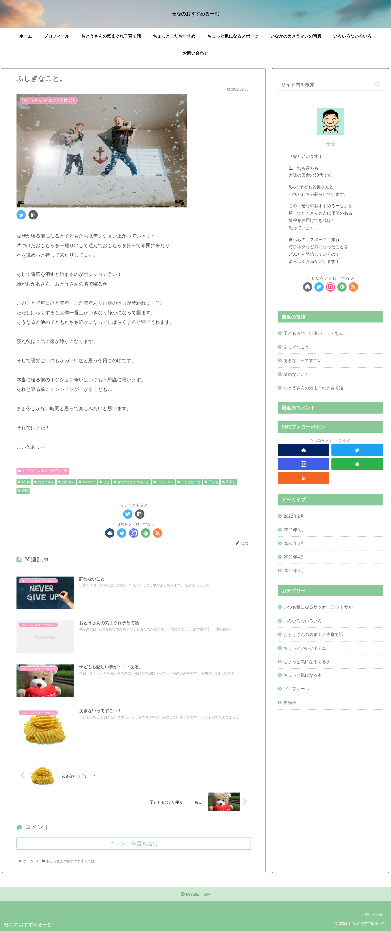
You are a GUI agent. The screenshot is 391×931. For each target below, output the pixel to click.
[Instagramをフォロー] (133, 533)
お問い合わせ (372, 914)
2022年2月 (294, 516)
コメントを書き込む (134, 843)
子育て (230, 482)
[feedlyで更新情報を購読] (145, 533)
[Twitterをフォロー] (121, 533)
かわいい (89, 482)
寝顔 (25, 490)
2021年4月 (294, 556)
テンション (165, 482)
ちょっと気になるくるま (307, 661)
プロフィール (296, 689)
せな (106, 482)
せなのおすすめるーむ (133, 482)
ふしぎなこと (191, 482)
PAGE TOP (197, 894)
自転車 (290, 702)
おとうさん (46, 482)
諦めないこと (296, 374)
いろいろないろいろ (303, 620)
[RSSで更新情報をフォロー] (157, 533)
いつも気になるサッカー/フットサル (318, 607)
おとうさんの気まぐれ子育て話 (44, 471)
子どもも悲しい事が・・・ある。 (315, 333)
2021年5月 (294, 543)
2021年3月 (294, 570)
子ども (213, 482)
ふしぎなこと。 (298, 346)
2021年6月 (294, 529)
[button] (377, 84)
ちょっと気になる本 (303, 675)
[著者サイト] (109, 533)
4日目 (26, 482)
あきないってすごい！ (305, 360)
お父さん (68, 482)
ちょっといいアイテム (305, 648)
